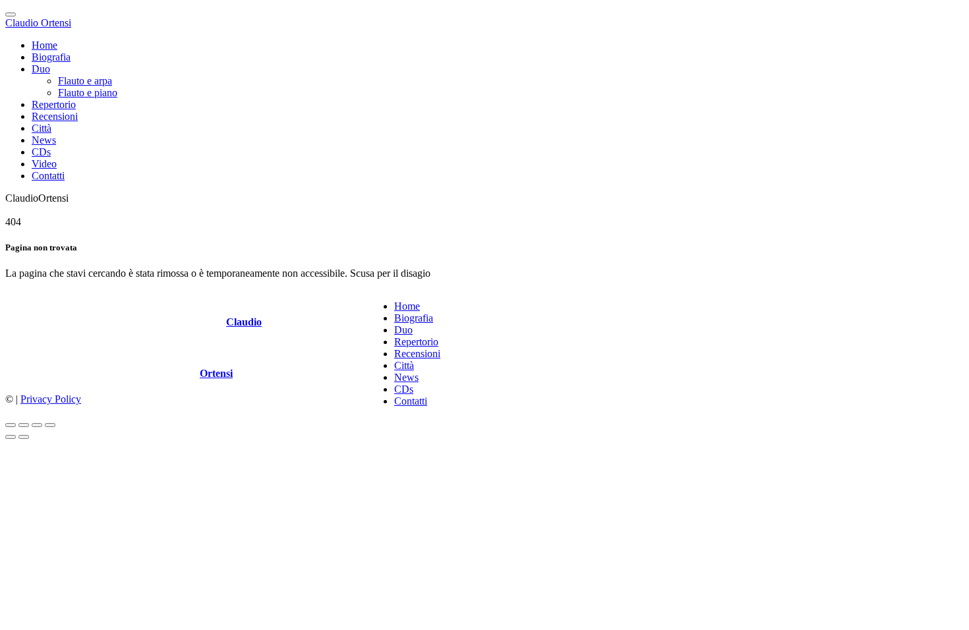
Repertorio (54, 104)
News (44, 140)
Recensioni (55, 116)
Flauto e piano (87, 92)
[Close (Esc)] (10, 425)
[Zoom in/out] (50, 425)
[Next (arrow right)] (23, 437)
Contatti (48, 175)
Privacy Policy (50, 399)
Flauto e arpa (85, 80)
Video (44, 163)
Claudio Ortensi (38, 22)
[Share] (23, 425)
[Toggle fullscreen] (37, 425)
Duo (41, 68)
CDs (41, 152)
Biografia (51, 57)
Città (41, 128)
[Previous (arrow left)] (10, 437)
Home (44, 45)
